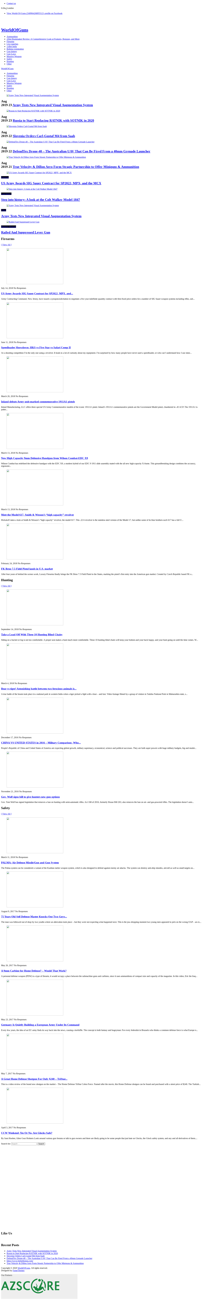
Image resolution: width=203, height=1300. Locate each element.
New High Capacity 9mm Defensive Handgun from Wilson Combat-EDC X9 (44, 458)
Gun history (12, 51)
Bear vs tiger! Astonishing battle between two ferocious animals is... (39, 688)
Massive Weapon (14, 56)
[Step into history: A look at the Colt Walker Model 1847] (32, 189)
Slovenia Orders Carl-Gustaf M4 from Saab (44, 136)
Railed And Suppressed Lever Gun (25, 232)
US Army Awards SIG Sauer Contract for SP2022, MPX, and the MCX (51, 183)
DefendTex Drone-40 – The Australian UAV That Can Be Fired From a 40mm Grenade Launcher (81, 151)
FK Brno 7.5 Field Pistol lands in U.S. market (27, 568)
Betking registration (15, 49)
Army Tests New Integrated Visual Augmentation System (53, 105)
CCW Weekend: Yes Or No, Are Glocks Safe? (26, 1132)
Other (9, 64)
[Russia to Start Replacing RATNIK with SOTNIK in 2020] (33, 111)
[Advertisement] (22, 1186)
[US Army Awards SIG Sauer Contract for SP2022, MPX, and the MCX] (39, 172)
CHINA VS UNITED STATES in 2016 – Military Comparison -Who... (41, 742)
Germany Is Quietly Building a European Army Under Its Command (40, 1024)
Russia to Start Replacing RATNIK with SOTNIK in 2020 (53, 120)
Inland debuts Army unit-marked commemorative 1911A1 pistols (38, 401)
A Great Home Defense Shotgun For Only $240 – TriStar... (34, 1078)
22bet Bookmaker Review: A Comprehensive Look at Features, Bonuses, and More (43, 39)
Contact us (11, 3)
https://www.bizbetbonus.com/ (20, 1261)
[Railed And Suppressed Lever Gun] (23, 222)
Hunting (10, 61)
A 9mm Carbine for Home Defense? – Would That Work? (34, 970)
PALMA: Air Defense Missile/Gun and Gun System (30, 862)
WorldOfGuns (14, 29)
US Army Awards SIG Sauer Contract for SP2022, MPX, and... (37, 293)
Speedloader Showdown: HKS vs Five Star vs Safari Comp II (36, 347)
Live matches (12, 44)
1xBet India (12, 46)
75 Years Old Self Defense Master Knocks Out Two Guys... (34, 916)
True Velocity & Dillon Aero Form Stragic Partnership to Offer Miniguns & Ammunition (76, 167)
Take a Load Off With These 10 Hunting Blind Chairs (31, 634)
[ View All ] (6, 245)
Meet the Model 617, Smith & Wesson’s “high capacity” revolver (37, 514)
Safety (9, 59)
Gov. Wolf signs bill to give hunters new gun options (30, 796)
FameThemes (18, 1270)
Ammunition (12, 36)
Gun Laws (11, 54)
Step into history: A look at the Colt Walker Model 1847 (40, 199)
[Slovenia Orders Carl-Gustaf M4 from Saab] (27, 126)
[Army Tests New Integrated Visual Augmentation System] (33, 95)
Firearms (10, 41)
